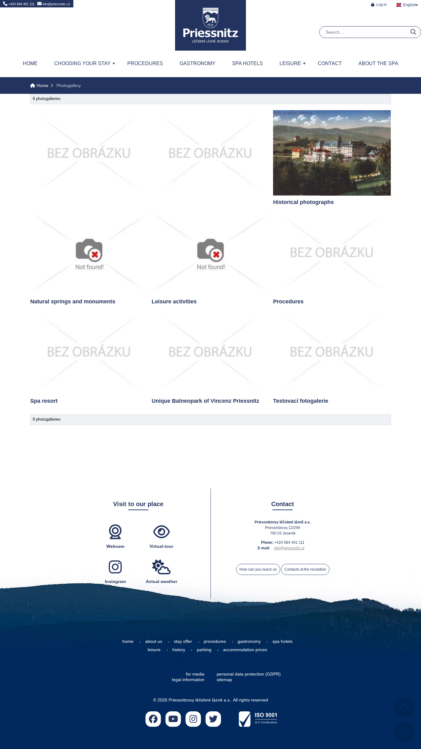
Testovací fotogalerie (300, 401)
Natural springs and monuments (72, 301)
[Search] (413, 32)
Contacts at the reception (305, 569)
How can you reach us (258, 569)
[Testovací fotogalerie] (332, 351)
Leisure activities (174, 301)
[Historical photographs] (332, 153)
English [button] (409, 5)
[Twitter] (213, 719)
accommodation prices (245, 649)
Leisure (290, 63)
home (127, 641)
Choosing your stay (82, 63)
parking (204, 649)
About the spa (378, 63)
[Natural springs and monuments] (89, 252)
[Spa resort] (89, 351)
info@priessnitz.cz (56, 4)
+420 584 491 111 (21, 4)
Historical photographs (303, 202)
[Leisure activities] (210, 252)
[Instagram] (193, 719)
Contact (330, 63)
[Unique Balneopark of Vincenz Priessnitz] (210, 351)
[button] (379, 4)
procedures (215, 641)
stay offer (183, 641)
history (178, 649)
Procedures (145, 63)
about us (153, 641)
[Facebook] (153, 719)
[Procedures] (332, 252)
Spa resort (44, 401)
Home (210, 25)
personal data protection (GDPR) (249, 674)
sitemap (224, 679)
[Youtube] (173, 719)
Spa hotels (247, 63)
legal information (188, 679)
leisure (154, 649)
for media (195, 674)
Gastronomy (197, 63)
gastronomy (249, 641)
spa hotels (282, 641)
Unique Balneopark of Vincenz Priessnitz (205, 401)
